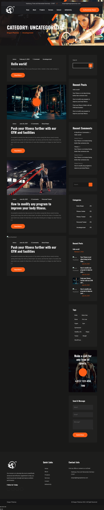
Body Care (85, 315)
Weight (85, 336)
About (34, 10)
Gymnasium (78, 327)
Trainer (76, 336)
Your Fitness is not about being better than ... (85, 259)
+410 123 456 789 (83, 383)
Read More (18, 75)
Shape (87, 332)
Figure (76, 323)
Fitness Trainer (81, 217)
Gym (83, 323)
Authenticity (68, 10)
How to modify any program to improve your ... (86, 270)
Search (75, 60)
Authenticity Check (89, 10)
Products (42, 10)
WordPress (78, 340)
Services (50, 10)
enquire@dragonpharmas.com (71, 3)
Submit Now (80, 435)
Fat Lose (84, 319)
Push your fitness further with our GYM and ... (86, 280)
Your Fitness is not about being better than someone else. (81, 94)
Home (27, 10)
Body (76, 315)
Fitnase (76, 147)
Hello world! (19, 64)
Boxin (76, 319)
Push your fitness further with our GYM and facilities (33, 130)
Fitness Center (81, 211)
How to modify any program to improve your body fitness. (31, 206)
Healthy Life (78, 332)
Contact (59, 10)
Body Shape (45, 124)
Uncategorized (47, 59)
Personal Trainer (47, 199)
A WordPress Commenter (81, 132)
